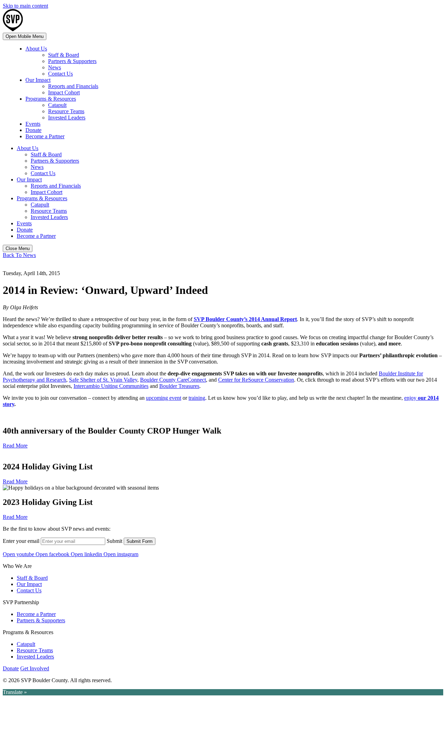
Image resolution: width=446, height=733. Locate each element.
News (54, 67)
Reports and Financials (73, 86)
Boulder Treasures (179, 386)
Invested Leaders (66, 117)
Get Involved (34, 668)
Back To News (19, 255)
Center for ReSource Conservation (256, 380)
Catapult (57, 105)
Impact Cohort (64, 92)
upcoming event (163, 398)
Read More (15, 446)
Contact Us (60, 74)
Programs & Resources (50, 99)
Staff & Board (63, 55)
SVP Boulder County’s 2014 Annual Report (245, 319)
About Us (36, 49)
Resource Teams (66, 111)
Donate (33, 130)
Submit (114, 541)
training (197, 398)
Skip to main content (25, 6)
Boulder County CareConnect (173, 380)
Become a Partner (44, 136)
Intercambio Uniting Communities (111, 386)
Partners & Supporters (72, 61)
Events (32, 124)
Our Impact (38, 80)
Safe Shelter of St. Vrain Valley (103, 380)
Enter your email (21, 541)
